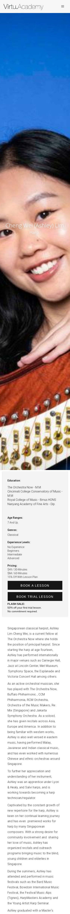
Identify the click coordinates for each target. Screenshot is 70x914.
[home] (25, 7)
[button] (62, 6)
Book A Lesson (35, 585)
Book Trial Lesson (35, 596)
